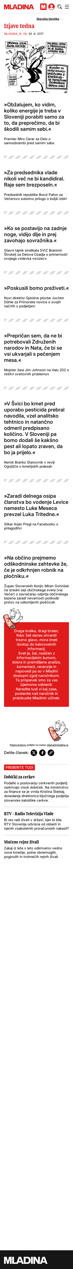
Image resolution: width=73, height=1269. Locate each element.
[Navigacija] (67, 7)
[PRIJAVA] (51, 6)
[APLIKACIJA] (43, 6)
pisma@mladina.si (57, 744)
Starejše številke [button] (47, 19)
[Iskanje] (59, 6)
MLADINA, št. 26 (15, 33)
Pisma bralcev (18, 744)
